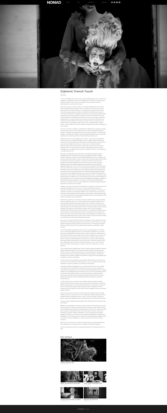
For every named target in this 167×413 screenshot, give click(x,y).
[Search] (112, 2)
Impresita (87, 409)
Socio (67, 2)
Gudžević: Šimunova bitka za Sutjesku (71, 399)
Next (105, 352)
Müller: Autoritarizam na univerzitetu (70, 383)
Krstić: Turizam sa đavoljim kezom (93, 383)
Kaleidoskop (91, 2)
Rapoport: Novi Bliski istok (91, 399)
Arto (78, 2)
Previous (62, 352)
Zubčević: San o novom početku (69, 362)
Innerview (104, 2)
